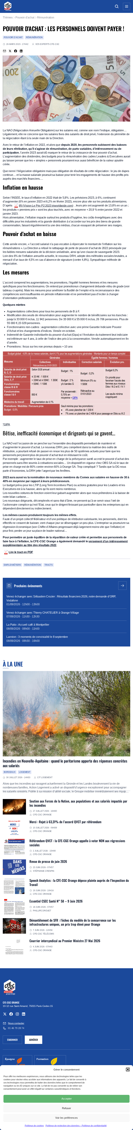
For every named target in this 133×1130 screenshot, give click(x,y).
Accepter (66, 1098)
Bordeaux (9, 772)
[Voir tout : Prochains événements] (122, 585)
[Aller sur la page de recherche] (117, 6)
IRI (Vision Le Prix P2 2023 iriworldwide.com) (46, 205)
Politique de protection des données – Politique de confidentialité (76, 1125)
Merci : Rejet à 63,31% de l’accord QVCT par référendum (65, 821)
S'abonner (14, 1040)
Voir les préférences (66, 1117)
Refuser (66, 1108)
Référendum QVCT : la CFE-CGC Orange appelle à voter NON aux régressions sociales (77, 842)
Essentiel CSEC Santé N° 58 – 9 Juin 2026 (56, 901)
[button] (128, 1069)
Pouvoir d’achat (24, 17)
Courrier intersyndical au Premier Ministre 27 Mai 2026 (64, 940)
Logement (24, 772)
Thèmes (8, 17)
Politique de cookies (34, 1125)
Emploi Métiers (12, 565)
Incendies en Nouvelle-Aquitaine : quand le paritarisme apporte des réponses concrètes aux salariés (65, 763)
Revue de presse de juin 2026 (48, 861)
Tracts (49, 565)
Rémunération (45, 17)
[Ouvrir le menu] (126, 6)
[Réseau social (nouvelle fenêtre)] (5, 1014)
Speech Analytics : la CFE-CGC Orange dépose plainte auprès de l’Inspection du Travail (79, 882)
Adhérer (33, 1039)
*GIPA (6, 424)
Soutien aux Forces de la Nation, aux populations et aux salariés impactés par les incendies (78, 803)
